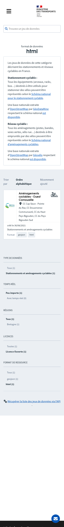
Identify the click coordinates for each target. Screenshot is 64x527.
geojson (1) (12, 378)
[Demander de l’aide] (55, 518)
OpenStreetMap (19, 109)
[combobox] (32, 29)
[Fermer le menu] (18, 11)
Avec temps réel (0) (16, 298)
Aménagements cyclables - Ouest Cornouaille (30, 197)
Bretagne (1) (13, 324)
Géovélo (37, 155)
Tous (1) (11, 268)
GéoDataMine (41, 109)
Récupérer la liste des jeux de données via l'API (34, 401)
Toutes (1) (12, 346)
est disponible (38, 159)
